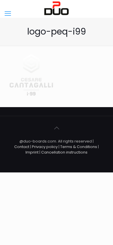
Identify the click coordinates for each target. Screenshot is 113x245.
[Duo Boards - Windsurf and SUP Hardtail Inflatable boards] (56, 8)
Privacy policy (45, 146)
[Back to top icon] (56, 128)
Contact (21, 146)
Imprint (32, 152)
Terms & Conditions (78, 146)
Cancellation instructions (64, 152)
